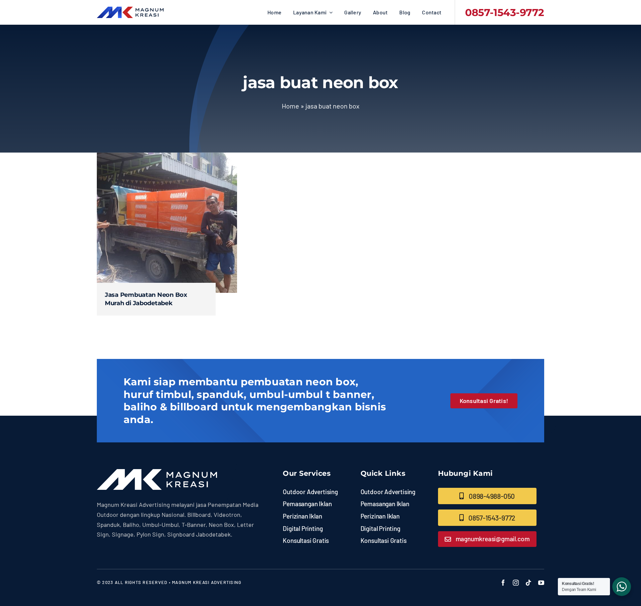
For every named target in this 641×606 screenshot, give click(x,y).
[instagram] (516, 583)
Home (290, 106)
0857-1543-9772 (504, 12)
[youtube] (541, 583)
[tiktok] (528, 583)
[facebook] (503, 583)
